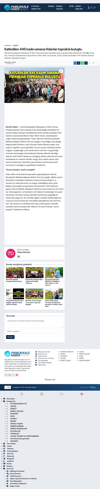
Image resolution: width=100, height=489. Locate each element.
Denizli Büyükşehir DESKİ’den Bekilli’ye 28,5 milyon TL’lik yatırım (52, 282)
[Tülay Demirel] (10, 253)
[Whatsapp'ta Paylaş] (82, 63)
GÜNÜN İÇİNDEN (84, 360)
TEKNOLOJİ (14, 434)
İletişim (10, 466)
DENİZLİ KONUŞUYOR (18, 429)
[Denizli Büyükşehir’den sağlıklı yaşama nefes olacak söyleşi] (15, 294)
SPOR (71, 6)
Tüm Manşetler (43, 360)
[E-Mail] (18, 256)
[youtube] (81, 394)
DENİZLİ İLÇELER (59, 7)
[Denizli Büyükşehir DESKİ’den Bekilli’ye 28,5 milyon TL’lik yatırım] (54, 272)
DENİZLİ (51, 6)
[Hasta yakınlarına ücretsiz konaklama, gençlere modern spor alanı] (54, 294)
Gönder (10, 337)
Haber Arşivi (42, 365)
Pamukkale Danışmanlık (19, 439)
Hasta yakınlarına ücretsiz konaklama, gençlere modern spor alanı (53, 303)
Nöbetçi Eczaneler (44, 352)
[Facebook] (6, 375)
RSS (8, 387)
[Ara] (92, 7)
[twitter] (41, 394)
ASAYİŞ (81, 352)
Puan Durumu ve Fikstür (46, 358)
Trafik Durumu (42, 356)
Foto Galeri (11, 444)
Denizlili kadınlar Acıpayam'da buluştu (14, 280)
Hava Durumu (42, 354)
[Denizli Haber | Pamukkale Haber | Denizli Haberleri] (16, 7)
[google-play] (50, 379)
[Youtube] (16, 375)
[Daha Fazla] (86, 63)
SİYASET (63, 358)
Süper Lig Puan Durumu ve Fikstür (23, 478)
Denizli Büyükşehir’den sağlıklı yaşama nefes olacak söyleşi (14, 302)
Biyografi (10, 458)
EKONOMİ (64, 356)
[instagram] (61, 394)
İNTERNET (14, 441)
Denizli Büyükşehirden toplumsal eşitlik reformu (34, 281)
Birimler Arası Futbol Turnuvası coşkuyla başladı (33, 302)
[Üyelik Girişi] (89, 7)
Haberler (7, 45)
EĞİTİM (81, 358)
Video (9, 446)
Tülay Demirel (23, 252)
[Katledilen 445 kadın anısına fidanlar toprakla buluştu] (34, 85)
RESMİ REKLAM (78, 7)
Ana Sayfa (11, 399)
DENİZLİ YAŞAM (66, 360)
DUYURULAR (15, 431)
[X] (9, 375)
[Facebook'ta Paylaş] (75, 63)
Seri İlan (10, 453)
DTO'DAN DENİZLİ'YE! (36, 7)
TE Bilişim (93, 387)
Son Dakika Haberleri (44, 363)
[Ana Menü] (95, 7)
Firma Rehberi (12, 451)
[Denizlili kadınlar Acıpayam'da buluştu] (15, 272)
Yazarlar (10, 449)
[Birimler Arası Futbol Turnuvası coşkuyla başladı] (34, 294)
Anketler (10, 461)
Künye (9, 463)
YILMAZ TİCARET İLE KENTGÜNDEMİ (24, 436)
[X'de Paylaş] (78, 63)
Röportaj (10, 456)
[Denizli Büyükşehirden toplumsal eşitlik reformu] (34, 272)
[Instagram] (13, 375)
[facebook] (21, 394)
